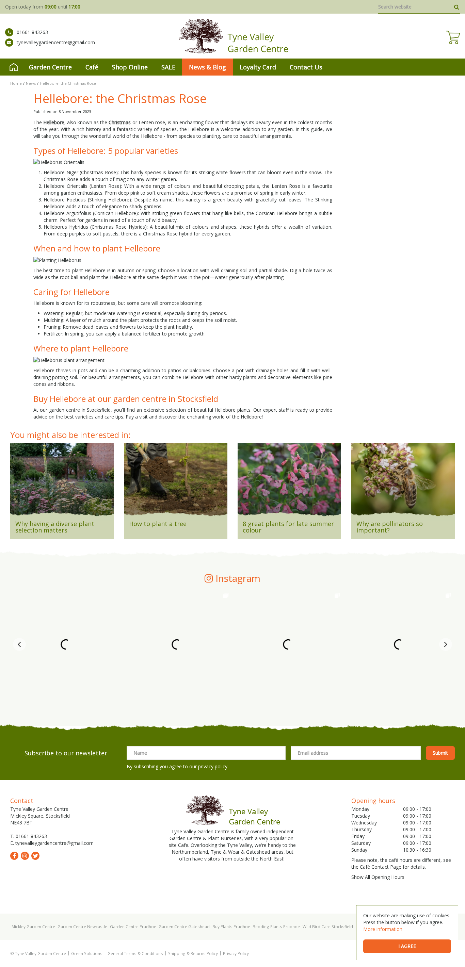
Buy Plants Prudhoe (231, 926)
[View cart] (453, 37)
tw (35, 856)
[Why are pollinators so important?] (403, 482)
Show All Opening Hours (377, 877)
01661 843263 (32, 32)
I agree (407, 946)
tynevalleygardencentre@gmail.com (56, 42)
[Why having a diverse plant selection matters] (62, 482)
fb (14, 856)
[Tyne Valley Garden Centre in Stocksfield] (232, 36)
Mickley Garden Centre (33, 926)
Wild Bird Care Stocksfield (328, 926)
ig (25, 856)
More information (382, 929)
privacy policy (212, 766)
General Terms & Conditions (135, 953)
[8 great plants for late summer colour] (289, 482)
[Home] (13, 67)
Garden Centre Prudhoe (133, 926)
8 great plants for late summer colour (288, 527)
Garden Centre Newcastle (82, 926)
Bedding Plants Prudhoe (276, 926)
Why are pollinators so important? (389, 527)
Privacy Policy (236, 953)
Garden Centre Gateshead (184, 926)
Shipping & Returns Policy (193, 953)
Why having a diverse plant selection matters (54, 527)
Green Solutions (86, 953)
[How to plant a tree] (175, 482)
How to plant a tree (158, 524)
